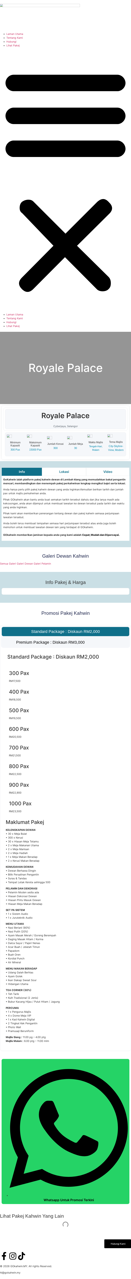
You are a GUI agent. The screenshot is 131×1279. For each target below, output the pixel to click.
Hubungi (11, 41)
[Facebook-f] (4, 1256)
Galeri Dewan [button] (25, 563)
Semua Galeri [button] (8, 563)
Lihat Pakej (13, 45)
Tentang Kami (14, 37)
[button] (65, 180)
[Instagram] (13, 1256)
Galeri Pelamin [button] (42, 563)
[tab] (22, 472)
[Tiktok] (22, 1256)
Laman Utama (14, 33)
